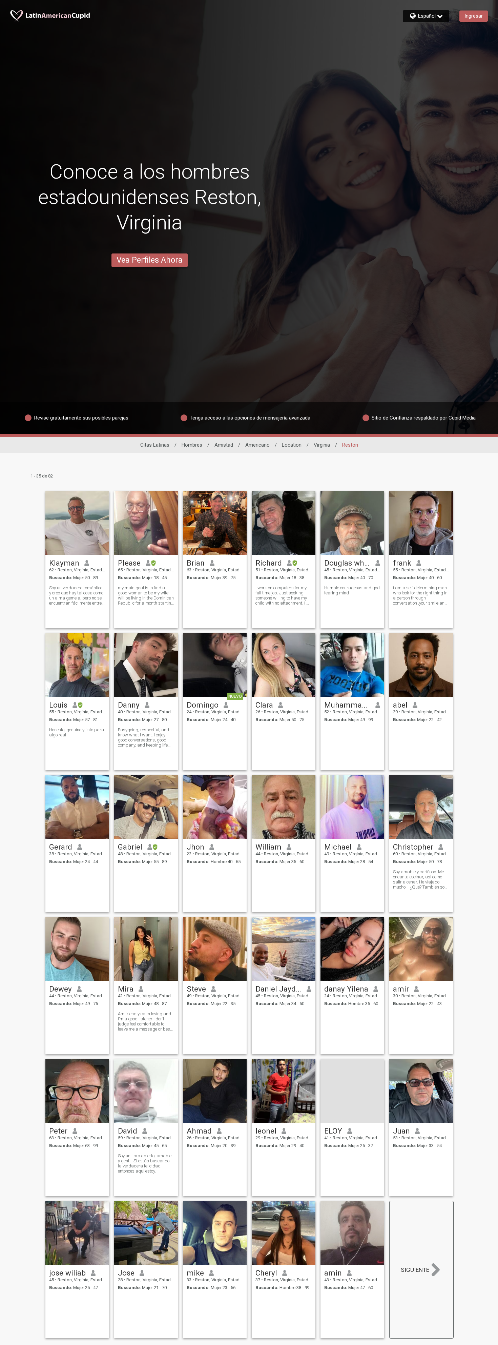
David (127, 1130)
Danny (129, 704)
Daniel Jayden (278, 988)
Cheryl (266, 1272)
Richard (268, 562)
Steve (196, 988)
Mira (125, 988)
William (268, 846)
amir (401, 988)
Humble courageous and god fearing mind (352, 590)
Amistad (223, 445)
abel (400, 704)
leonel (265, 1130)
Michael (338, 846)
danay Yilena (346, 988)
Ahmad (199, 1130)
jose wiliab (67, 1272)
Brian (196, 562)
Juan (401, 1130)
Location (292, 445)
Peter (58, 1130)
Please (129, 562)
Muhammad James (347, 704)
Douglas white (347, 562)
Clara (264, 704)
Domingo (203, 704)
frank (402, 562)
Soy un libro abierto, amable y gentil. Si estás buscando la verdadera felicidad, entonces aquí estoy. (144, 1163)
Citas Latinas (154, 445)
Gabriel (130, 846)
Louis (58, 704)
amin (333, 1272)
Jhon (195, 846)
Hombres (192, 445)
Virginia (322, 445)
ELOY (333, 1130)
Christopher (413, 846)
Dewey (60, 988)
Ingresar (473, 16)
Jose (126, 1272)
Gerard (60, 846)
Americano (257, 445)
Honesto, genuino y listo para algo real (76, 732)
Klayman (64, 562)
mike (195, 1272)
